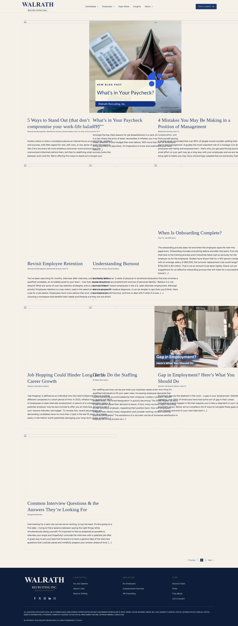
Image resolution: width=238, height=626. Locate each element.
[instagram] (45, 598)
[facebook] (35, 598)
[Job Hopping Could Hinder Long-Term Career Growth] (70, 336)
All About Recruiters (100, 380)
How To (77, 131)
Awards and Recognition (36, 131)
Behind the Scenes (54, 131)
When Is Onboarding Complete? (190, 232)
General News (67, 131)
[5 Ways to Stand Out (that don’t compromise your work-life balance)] (70, 66)
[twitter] (40, 598)
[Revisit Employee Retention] (70, 210)
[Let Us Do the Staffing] (135, 336)
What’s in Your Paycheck (117, 120)
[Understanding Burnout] (135, 210)
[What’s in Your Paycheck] (135, 66)
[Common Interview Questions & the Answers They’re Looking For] (70, 465)
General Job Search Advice (38, 386)
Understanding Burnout (116, 263)
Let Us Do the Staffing (115, 375)
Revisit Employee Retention (55, 263)
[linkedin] (50, 598)
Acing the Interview (34, 514)
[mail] (55, 598)
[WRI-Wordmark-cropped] (37, 2)
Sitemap (79, 620)
